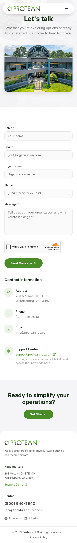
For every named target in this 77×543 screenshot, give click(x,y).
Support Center (14, 484)
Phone (8, 185)
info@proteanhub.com (32, 332)
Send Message (21, 263)
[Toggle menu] (67, 9)
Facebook (15, 518)
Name (9, 127)
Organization (13, 166)
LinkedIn (33, 518)
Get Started (38, 414)
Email (9, 147)
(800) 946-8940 (27, 317)
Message (11, 204)
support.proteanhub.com (34, 354)
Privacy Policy (38, 537)
